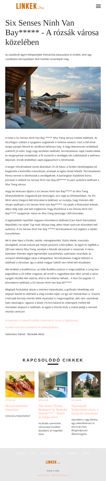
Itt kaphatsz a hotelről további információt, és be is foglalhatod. (42, 320)
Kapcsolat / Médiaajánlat (53, 475)
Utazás (10, 400)
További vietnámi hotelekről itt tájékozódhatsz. (32, 327)
